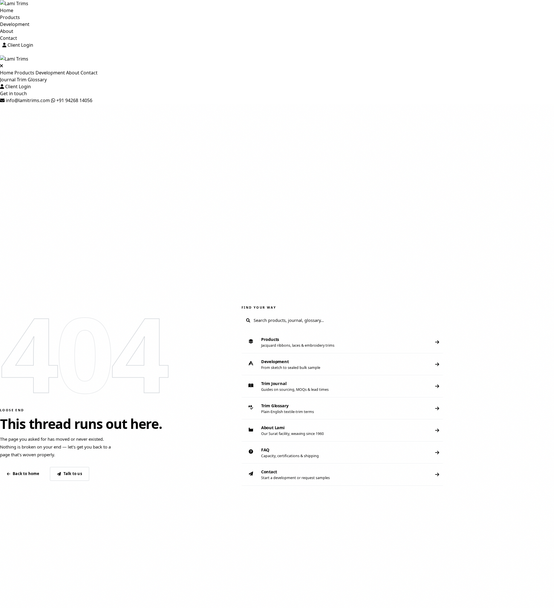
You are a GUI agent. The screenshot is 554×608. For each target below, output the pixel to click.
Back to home (26, 473)
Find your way (259, 307)
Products (10, 17)
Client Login (19, 45)
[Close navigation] (1, 65)
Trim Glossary (32, 79)
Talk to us (72, 473)
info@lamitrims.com (27, 100)
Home (6, 10)
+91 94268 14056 (73, 100)
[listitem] (342, 342)
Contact (8, 38)
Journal (8, 79)
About (6, 31)
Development (14, 24)
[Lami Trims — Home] (277, 3)
